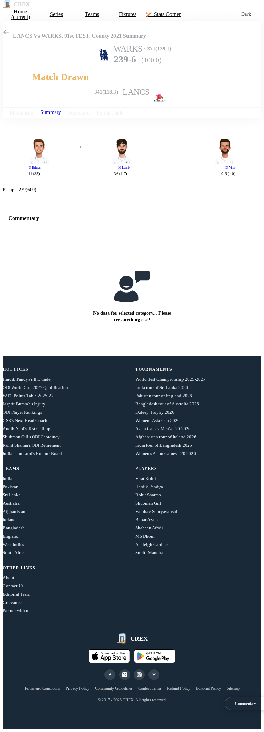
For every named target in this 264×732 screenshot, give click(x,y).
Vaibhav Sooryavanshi (156, 511)
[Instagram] (139, 674)
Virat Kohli (145, 478)
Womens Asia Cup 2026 (157, 420)
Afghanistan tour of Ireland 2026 (165, 436)
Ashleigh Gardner (151, 544)
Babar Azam (146, 519)
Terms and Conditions (42, 688)
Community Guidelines (114, 688)
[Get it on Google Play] (154, 656)
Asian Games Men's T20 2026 (163, 428)
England (11, 536)
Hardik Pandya (149, 486)
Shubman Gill (148, 503)
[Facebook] (110, 674)
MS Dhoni (145, 536)
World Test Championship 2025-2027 (170, 379)
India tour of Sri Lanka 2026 (161, 387)
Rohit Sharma (148, 494)
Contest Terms (150, 688)
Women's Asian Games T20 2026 (165, 453)
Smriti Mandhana (151, 552)
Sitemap (233, 688)
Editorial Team (16, 594)
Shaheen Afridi (149, 527)
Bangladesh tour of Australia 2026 (167, 404)
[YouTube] (154, 674)
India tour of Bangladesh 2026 (163, 445)
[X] (124, 674)
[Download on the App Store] (109, 656)
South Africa (14, 552)
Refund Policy (178, 688)
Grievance (12, 602)
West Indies (13, 544)
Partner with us (16, 610)
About (8, 577)
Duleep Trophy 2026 (154, 412)
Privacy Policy (77, 688)
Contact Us (13, 585)
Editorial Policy (208, 688)
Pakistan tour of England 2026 (163, 395)
